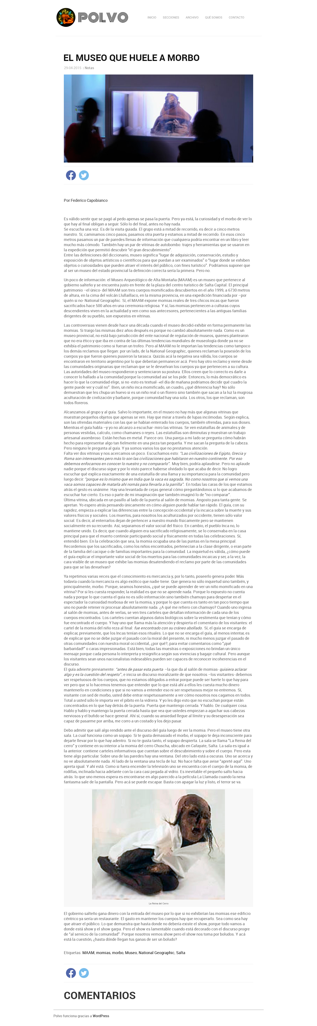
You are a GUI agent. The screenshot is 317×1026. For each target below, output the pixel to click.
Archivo (192, 17)
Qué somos (213, 17)
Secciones (171, 17)
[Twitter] (83, 174)
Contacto (236, 17)
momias (103, 952)
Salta (180, 952)
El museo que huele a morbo (131, 57)
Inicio (152, 17)
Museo (131, 952)
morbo (117, 952)
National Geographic (156, 952)
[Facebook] (70, 174)
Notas (89, 67)
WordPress (101, 1016)
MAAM (88, 952)
